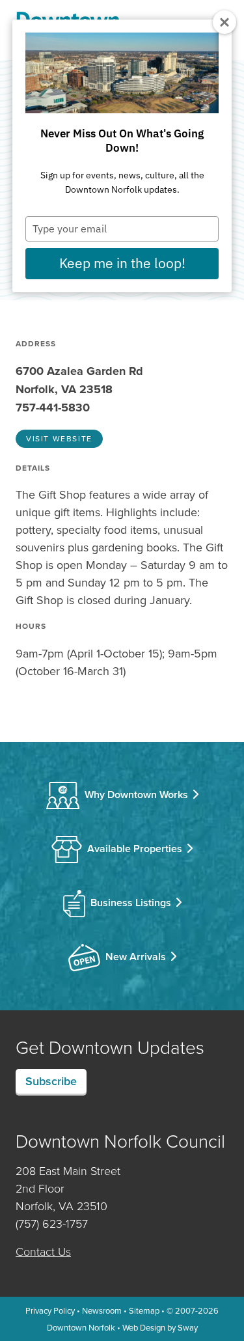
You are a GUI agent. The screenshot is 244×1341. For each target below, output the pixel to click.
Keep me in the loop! (122, 263)
